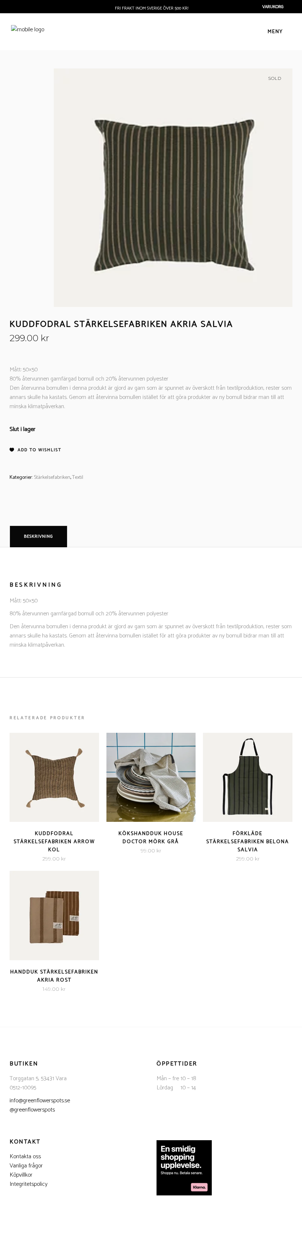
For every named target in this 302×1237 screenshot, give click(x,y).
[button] (36, 450)
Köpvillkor (21, 1175)
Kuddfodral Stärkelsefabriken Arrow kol (54, 842)
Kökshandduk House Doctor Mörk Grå (151, 838)
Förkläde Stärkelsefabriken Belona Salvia (247, 842)
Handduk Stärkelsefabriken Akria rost (54, 976)
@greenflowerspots (32, 1110)
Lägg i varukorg (31, 858)
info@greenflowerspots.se (40, 1101)
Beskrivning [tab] (38, 536)
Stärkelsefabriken (52, 477)
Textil (77, 477)
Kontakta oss (25, 1157)
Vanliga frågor (26, 1166)
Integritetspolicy (29, 1184)
